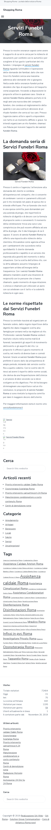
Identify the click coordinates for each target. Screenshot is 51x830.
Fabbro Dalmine (24, 618)
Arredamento (11, 520)
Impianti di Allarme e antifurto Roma (16, 626)
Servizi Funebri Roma (15, 437)
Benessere (10, 528)
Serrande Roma (20, 655)
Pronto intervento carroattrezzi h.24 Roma (26, 493)
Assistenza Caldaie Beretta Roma (25, 571)
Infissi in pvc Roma (17, 633)
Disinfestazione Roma (16, 605)
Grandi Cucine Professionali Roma (15, 622)
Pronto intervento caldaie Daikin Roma (24, 484)
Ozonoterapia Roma (18, 647)
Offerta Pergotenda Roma (22, 643)
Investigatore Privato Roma (19, 639)
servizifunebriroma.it (13, 407)
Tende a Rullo (34, 659)
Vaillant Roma (30, 663)
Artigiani (9, 524)
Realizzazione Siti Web (32, 815)
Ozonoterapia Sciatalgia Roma (20, 488)
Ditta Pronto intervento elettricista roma (29, 615)
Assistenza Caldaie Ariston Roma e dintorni (18, 568)
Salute (8, 537)
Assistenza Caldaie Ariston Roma (23, 564)
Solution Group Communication (25, 819)
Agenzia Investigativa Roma (13, 560)
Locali (8, 533)
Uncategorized (12, 545)
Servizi (9, 419)
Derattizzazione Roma (30, 601)
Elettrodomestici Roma (10, 618)
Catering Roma (29, 598)
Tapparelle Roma (18, 659)
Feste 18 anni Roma (37, 618)
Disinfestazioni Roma (19, 610)
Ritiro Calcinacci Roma (30, 652)
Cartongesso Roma (17, 598)
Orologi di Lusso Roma (39, 643)
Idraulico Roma (36, 622)
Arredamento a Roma (30, 560)
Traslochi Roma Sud (18, 663)
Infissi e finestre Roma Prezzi (35, 629)
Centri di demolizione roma (18, 505)
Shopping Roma (12, 10)
